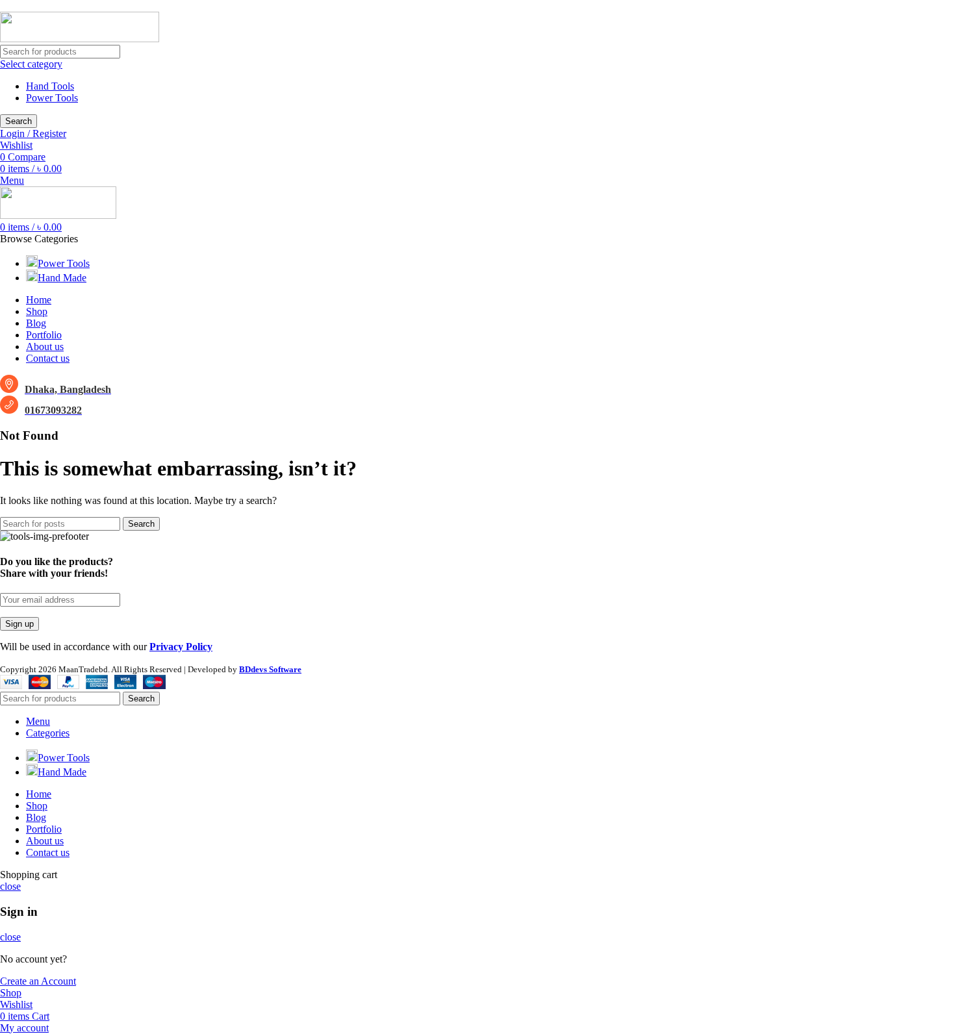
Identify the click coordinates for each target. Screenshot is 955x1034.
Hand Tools (50, 86)
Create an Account (38, 981)
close (10, 886)
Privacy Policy (180, 646)
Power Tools (52, 97)
